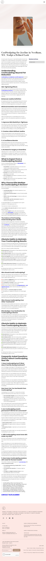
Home (25, 550)
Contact (31, 548)
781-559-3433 (4, 525)
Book (43, 548)
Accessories (34, 550)
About (28, 548)
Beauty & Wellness (40, 550)
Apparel (30, 550)
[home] (2, 2)
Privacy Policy (29, 552)
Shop (27, 550)
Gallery (34, 548)
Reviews (25, 552)
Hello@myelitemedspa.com (11, 532)
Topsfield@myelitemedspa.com (11, 533)
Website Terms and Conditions (38, 552)
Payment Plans (38, 548)
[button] (44, 2)
